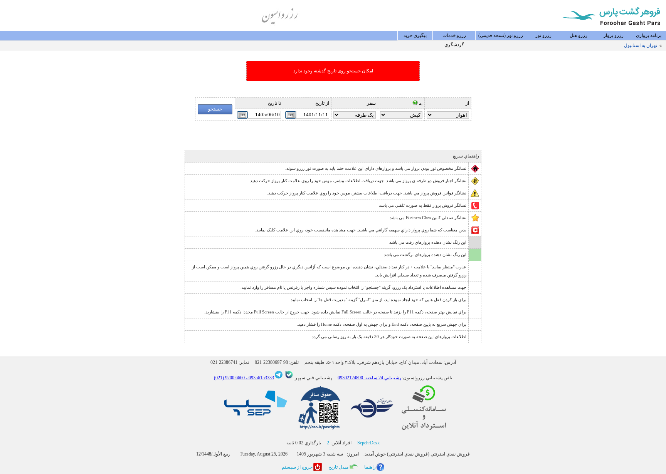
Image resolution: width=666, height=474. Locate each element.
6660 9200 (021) (229, 377)
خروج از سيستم (297, 467)
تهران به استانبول (640, 45)
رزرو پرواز (614, 35)
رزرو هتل (578, 35)
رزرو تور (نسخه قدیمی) (500, 35)
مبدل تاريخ (338, 467)
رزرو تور (543, 35)
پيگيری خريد (415, 35)
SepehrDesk (368, 443)
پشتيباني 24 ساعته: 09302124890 (369, 377)
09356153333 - (259, 377)
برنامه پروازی (648, 35)
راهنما (370, 467)
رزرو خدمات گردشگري (454, 36)
